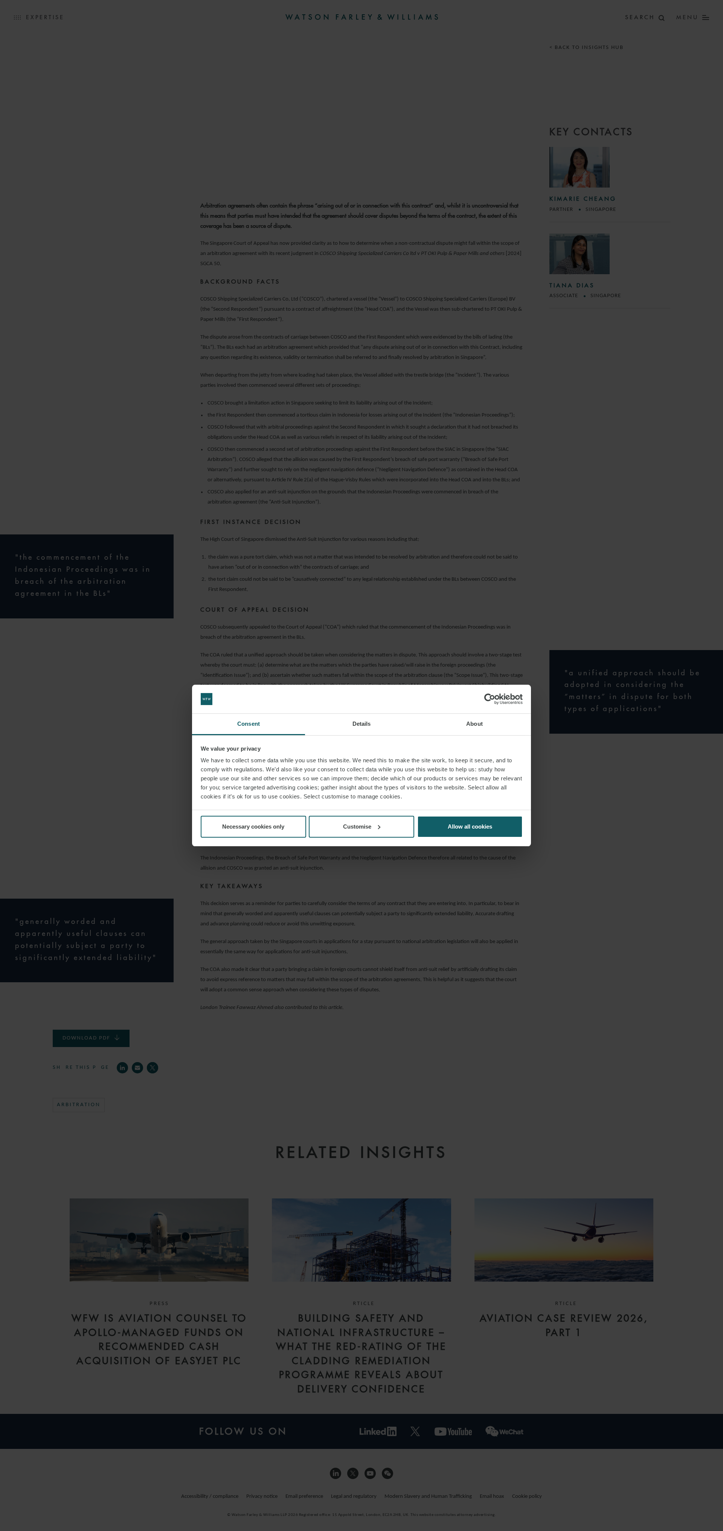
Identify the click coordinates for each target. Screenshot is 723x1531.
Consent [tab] (248, 723)
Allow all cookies (470, 826)
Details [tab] (361, 723)
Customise (357, 826)
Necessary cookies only (253, 826)
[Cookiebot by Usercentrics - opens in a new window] (490, 699)
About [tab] (474, 723)
